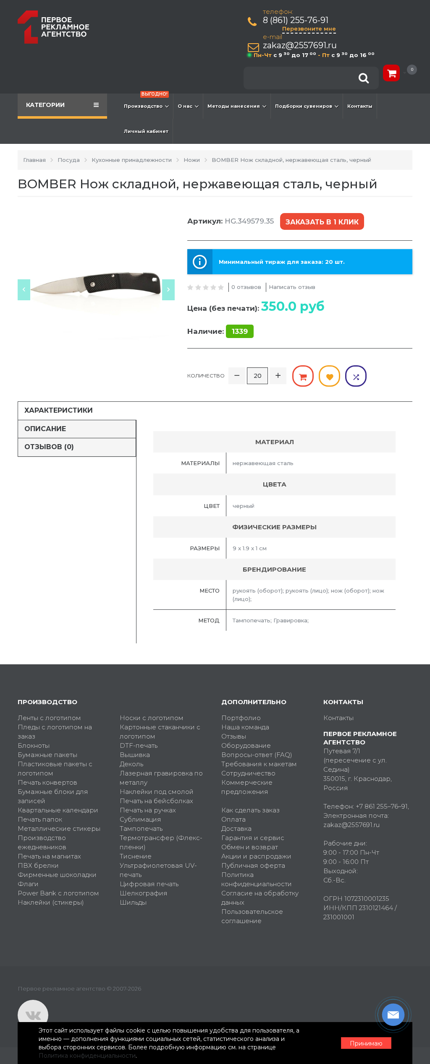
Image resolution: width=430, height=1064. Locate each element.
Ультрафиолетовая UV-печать (158, 870)
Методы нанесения (233, 106)
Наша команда (245, 727)
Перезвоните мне (309, 28)
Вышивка (135, 755)
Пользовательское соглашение (252, 916)
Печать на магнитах (49, 856)
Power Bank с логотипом (58, 893)
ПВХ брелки (38, 865)
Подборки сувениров (303, 106)
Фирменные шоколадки (57, 875)
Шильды (133, 902)
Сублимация (140, 819)
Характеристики (58, 410)
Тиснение (136, 856)
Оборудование (246, 745)
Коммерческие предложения (247, 787)
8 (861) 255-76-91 (295, 20)
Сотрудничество (248, 773)
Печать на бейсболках (156, 801)
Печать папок (40, 819)
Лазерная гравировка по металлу (161, 777)
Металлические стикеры (59, 828)
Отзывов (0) (49, 447)
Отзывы (233, 736)
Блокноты (34, 745)
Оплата (233, 819)
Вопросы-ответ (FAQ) (256, 755)
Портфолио (241, 718)
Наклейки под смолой (157, 792)
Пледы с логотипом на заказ (55, 731)
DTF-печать (138, 745)
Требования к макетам (259, 764)
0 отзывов (246, 287)
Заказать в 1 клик (322, 222)
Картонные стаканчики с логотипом (160, 731)
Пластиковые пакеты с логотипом (55, 768)
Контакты (359, 106)
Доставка (236, 828)
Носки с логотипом (152, 718)
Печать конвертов (47, 782)
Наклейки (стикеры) (51, 902)
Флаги (28, 884)
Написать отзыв (292, 287)
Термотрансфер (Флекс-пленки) (161, 842)
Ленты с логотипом (49, 718)
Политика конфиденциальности (256, 879)
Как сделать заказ (250, 810)
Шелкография (144, 893)
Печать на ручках (148, 810)
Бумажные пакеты (47, 755)
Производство (146, 101)
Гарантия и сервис (252, 838)
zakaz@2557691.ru (300, 45)
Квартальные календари (58, 810)
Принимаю (366, 1043)
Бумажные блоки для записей (53, 796)
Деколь (131, 764)
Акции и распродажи (256, 856)
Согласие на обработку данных (260, 897)
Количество (206, 375)
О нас (185, 106)
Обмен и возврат (249, 847)
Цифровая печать (149, 884)
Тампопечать (141, 828)
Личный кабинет (146, 131)
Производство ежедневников (42, 842)
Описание (45, 429)
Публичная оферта (253, 865)
